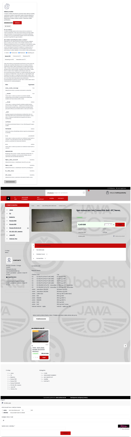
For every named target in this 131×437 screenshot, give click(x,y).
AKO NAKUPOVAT (40, 198)
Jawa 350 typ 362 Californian (49, 205)
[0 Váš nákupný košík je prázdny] (116, 193)
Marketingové (30, 52)
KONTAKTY (61, 198)
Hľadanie (50, 193)
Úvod (33, 205)
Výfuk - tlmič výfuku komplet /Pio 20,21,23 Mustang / (38, 349)
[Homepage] (8, 198)
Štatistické (22, 52)
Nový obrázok (125, 429)
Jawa (38, 205)
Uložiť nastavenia (10, 181)
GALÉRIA (52, 198)
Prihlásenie (112, 188)
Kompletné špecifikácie (43, 246)
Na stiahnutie (40, 250)
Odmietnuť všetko (8, 22)
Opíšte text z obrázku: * (8, 426)
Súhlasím (17, 22)
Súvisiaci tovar (41, 254)
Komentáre (41, 258)
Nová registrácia (121, 188)
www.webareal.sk (61, 397)
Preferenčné (14, 52)
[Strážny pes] (114, 236)
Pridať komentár (41, 319)
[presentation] (32, 345)
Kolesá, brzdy (62, 205)
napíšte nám (12, 277)
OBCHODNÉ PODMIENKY (25, 198)
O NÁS (15, 198)
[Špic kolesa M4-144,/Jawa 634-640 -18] (52, 220)
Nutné (7, 52)
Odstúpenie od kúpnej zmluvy (79, 397)
